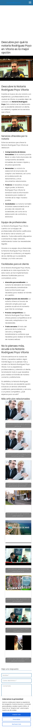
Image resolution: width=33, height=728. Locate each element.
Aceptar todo (16, 714)
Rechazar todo (16, 724)
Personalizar (16, 719)
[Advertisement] (16, 23)
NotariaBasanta (14, 2)
